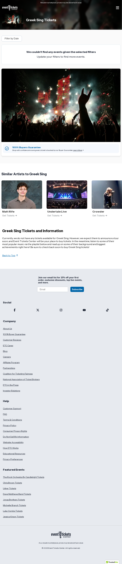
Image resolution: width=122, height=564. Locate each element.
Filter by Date (12, 38)
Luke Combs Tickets (12, 511)
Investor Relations (11, 390)
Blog (5, 351)
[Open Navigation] (117, 7)
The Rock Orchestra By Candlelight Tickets (23, 477)
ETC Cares (8, 345)
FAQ (5, 414)
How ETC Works (10, 448)
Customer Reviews (12, 340)
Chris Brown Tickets (12, 482)
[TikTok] (107, 310)
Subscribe (77, 289)
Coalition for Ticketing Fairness (18, 373)
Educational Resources (14, 453)
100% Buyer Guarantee (14, 334)
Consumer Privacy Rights (15, 431)
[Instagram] (61, 310)
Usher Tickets (9, 488)
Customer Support (12, 408)
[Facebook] (14, 310)
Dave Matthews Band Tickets (17, 494)
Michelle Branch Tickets (14, 505)
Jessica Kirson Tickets (13, 516)
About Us (7, 328)
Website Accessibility (13, 442)
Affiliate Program (11, 362)
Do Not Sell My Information (16, 436)
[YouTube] (84, 310)
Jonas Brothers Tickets (14, 499)
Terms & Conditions (12, 419)
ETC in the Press (10, 385)
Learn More (77, 150)
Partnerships (9, 368)
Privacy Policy (9, 425)
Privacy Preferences (13, 459)
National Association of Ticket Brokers (21, 379)
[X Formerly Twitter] (37, 310)
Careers (7, 357)
